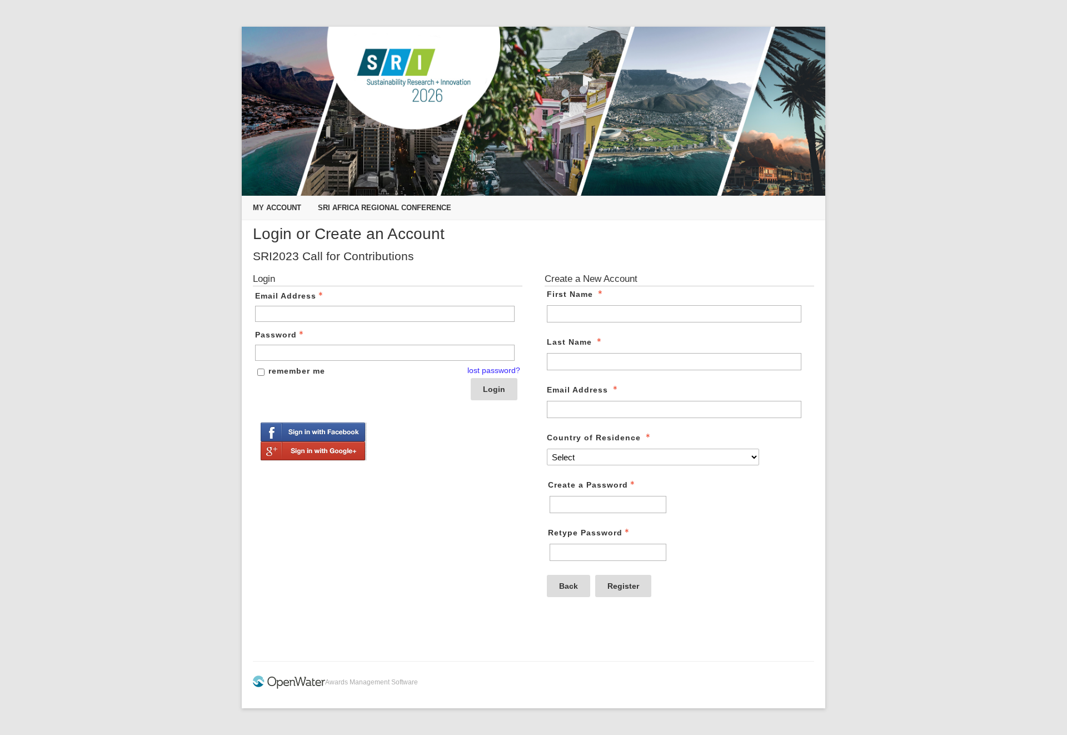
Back (568, 586)
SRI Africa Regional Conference (384, 207)
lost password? (493, 370)
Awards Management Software (371, 682)
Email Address (285, 295)
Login (494, 389)
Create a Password (588, 484)
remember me (296, 370)
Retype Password (585, 532)
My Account (277, 207)
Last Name (569, 341)
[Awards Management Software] (289, 687)
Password (276, 334)
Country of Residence (594, 437)
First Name (570, 294)
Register (623, 586)
